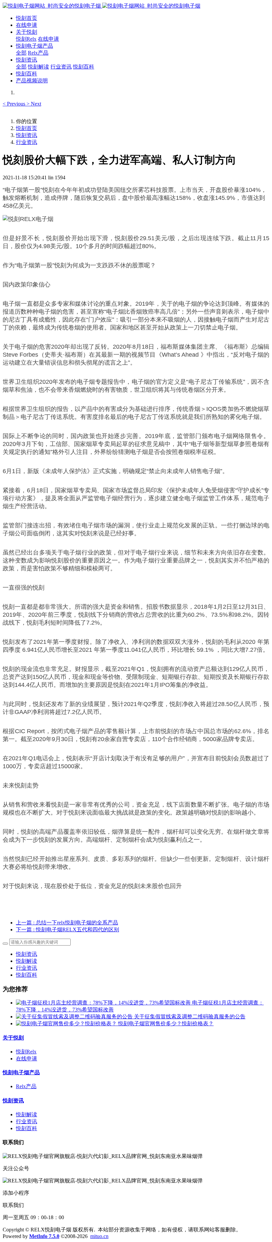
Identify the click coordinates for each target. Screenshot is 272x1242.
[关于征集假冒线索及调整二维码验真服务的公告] (75, 1016)
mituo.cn (99, 1236)
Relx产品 (26, 1086)
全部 (21, 53)
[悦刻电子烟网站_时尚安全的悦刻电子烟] (136, 6)
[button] (15, 104)
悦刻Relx (26, 1051)
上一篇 (67, 922)
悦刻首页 (26, 18)
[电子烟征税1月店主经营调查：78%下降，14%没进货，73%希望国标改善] (104, 1002)
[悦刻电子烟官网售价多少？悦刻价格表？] (67, 1023)
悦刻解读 (26, 961)
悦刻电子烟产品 (21, 1072)
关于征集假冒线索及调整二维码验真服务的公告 (189, 1016)
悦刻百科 (26, 975)
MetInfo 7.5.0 (44, 1236)
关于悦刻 (13, 1038)
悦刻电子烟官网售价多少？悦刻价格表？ (166, 1023)
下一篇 (67, 929)
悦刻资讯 (26, 135)
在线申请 (26, 1058)
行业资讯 (26, 142)
